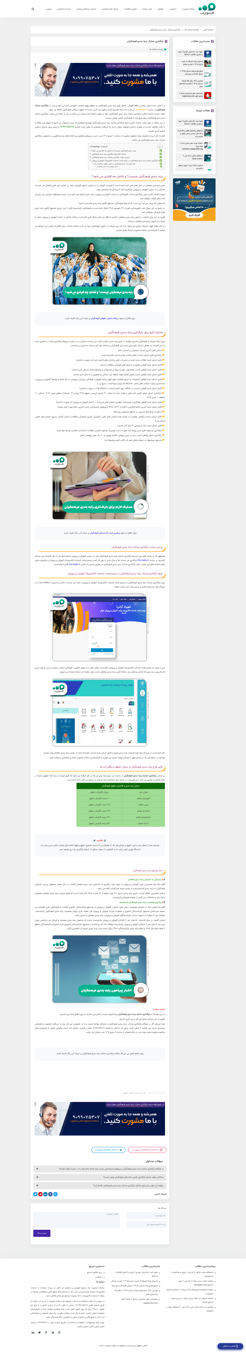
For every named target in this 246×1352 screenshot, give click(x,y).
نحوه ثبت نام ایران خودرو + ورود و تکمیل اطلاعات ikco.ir (136, 1274)
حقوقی (161, 9)
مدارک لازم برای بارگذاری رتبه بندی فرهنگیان (109, 154)
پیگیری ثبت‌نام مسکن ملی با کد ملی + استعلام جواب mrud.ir (190, 1309)
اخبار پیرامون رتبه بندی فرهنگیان (107, 167)
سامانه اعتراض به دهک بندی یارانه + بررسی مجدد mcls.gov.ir (192, 1300)
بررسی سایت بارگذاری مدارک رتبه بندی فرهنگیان (111, 157)
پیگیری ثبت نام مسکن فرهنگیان (105, 533)
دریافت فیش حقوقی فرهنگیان (105, 318)
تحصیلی (172, 9)
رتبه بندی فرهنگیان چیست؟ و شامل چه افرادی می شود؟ (113, 150)
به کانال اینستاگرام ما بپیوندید (145, 1149)
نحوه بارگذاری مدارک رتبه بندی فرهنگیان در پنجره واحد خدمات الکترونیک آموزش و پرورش (127, 160)
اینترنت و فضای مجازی (86, 9)
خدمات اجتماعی (64, 9)
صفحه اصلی (208, 29)
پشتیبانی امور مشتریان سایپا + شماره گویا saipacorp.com (139, 1301)
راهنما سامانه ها (192, 29)
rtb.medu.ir (143, 560)
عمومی (48, 9)
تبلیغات (98, 1277)
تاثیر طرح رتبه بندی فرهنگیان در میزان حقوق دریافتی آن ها (115, 164)
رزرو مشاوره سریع (94, 1272)
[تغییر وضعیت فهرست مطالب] (159, 146)
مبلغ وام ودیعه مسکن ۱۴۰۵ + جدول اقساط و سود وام (135, 1285)
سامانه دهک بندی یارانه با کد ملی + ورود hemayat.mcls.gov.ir (195, 1283)
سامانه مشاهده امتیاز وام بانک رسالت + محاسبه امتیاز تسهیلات (189, 1291)
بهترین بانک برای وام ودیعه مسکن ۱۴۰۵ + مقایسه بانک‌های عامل (136, 1292)
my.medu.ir (141, 109)
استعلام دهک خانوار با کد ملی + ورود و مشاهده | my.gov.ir (192, 1274)
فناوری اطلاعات (130, 9)
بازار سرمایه (147, 9)
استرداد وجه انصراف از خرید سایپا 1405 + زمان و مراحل (134, 1281)
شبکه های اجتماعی (110, 9)
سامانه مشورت (188, 9)
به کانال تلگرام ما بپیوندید (107, 1149)
